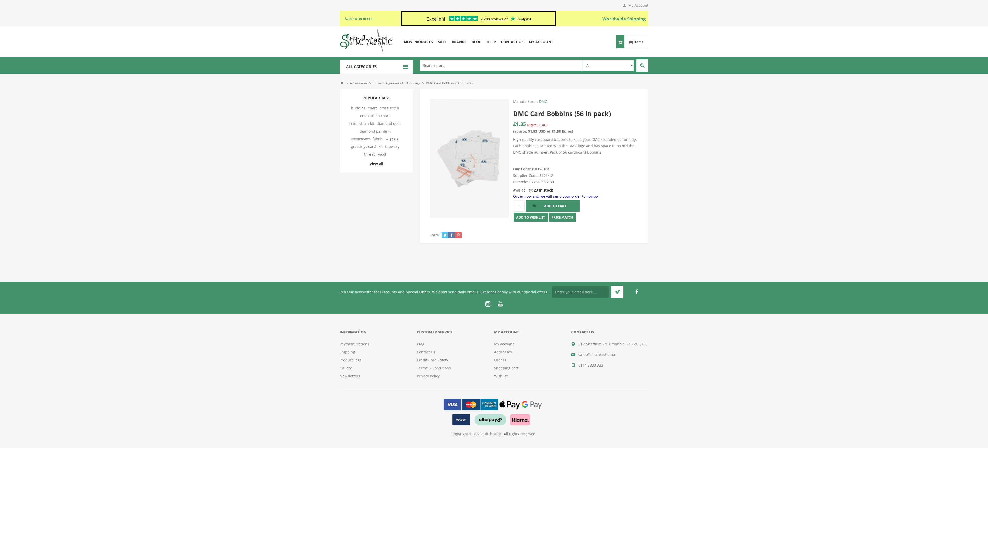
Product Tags (350, 360)
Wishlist (501, 375)
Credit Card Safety (432, 360)
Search (642, 65)
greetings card (363, 146)
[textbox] (501, 65)
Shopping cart (506, 368)
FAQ (420, 344)
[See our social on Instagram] (488, 304)
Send (617, 292)
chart (372, 108)
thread (370, 154)
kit (380, 146)
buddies (358, 108)
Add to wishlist (530, 217)
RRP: (531, 124)
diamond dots (389, 123)
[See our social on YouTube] (500, 304)
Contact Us (426, 352)
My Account (638, 5)
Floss (392, 139)
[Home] (342, 83)
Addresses (503, 352)
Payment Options (354, 344)
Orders (500, 360)
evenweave (360, 138)
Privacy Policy (428, 375)
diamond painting (375, 131)
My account (504, 344)
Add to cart (555, 206)
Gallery (346, 368)
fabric (378, 138)
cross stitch (389, 108)
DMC (543, 101)
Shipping (347, 352)
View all (376, 163)
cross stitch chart (375, 115)
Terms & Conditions (434, 368)
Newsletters (350, 375)
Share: (434, 235)
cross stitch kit (361, 123)
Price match (562, 217)
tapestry (392, 146)
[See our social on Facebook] (636, 292)
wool (382, 154)
